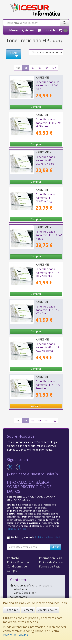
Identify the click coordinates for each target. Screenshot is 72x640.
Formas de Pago (50, 566)
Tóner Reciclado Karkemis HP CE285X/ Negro (45, 197)
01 (25, 68)
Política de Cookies (15, 635)
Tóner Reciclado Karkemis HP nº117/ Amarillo (48, 384)
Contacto (49, 30)
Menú (13, 30)
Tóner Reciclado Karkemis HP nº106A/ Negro (49, 235)
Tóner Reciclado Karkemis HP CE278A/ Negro (45, 160)
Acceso (29, 30)
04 (46, 68)
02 (32, 68)
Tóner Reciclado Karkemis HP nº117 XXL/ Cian (47, 310)
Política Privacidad (18, 562)
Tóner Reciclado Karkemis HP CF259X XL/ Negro (48, 122)
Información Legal (51, 558)
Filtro (13, 53)
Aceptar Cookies (47, 610)
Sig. (54, 68)
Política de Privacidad (16, 529)
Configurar (11, 610)
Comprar (36, 106)
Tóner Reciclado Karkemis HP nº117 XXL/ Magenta (47, 347)
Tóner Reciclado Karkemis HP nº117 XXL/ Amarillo (47, 272)
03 (39, 68)
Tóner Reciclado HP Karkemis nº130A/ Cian (47, 85)
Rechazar (28, 610)
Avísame (36, 406)
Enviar (55, 546)
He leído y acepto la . (36, 537)
